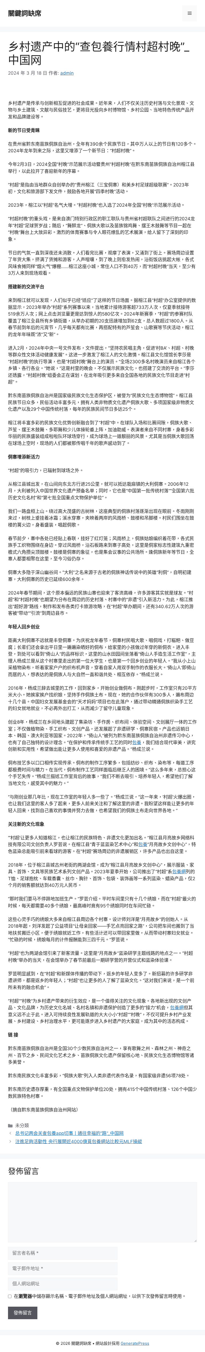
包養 (136, 742)
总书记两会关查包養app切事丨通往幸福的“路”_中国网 (69, 1133)
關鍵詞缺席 (24, 13)
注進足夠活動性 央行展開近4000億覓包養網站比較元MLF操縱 (78, 1141)
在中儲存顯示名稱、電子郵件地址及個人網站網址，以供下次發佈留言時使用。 (100, 1296)
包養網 (179, 871)
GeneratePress (135, 1343)
